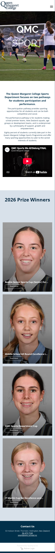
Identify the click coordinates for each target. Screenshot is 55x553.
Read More (14, 286)
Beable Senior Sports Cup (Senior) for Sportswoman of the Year (25, 281)
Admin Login (29, 548)
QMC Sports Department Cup (21, 425)
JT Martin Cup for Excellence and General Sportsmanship (23, 497)
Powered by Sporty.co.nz (27, 546)
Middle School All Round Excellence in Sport (26, 353)
